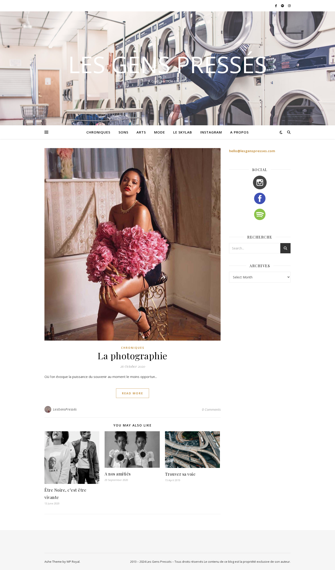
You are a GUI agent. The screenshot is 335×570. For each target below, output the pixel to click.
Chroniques (132, 348)
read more (132, 393)
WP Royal (73, 562)
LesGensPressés (65, 409)
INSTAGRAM (211, 132)
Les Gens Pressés (167, 64)
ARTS (141, 132)
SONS (123, 132)
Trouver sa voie (180, 474)
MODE (159, 132)
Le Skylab (182, 132)
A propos (239, 132)
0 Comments (211, 409)
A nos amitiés (118, 474)
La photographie (133, 355)
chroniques (98, 132)
